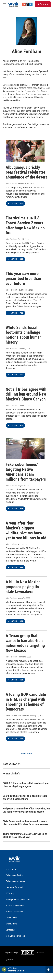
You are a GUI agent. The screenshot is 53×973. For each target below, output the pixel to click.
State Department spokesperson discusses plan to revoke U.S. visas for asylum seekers (25, 823)
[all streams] (49, 969)
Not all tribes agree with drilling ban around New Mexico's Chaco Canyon (26, 394)
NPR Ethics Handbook (15, 936)
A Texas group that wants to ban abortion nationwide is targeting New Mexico (25, 643)
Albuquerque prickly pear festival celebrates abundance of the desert (26, 172)
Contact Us (10, 930)
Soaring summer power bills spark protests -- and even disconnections (26, 797)
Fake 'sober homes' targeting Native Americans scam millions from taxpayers (26, 471)
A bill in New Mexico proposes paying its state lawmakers (23, 586)
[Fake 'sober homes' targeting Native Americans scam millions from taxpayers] (25, 448)
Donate (44, 4)
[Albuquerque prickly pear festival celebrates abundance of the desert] (25, 151)
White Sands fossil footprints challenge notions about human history (24, 335)
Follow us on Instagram (16, 881)
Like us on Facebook (14, 887)
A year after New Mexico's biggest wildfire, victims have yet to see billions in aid (26, 530)
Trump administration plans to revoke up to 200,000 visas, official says (25, 835)
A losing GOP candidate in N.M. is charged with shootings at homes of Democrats (26, 702)
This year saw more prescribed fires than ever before (23, 278)
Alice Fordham (11, 183)
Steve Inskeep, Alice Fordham (17, 715)
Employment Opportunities (18, 899)
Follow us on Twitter (14, 875)
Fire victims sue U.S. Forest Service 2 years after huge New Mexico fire (25, 225)
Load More (26, 753)
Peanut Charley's (11, 773)
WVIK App (10, 893)
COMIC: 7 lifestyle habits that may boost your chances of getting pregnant (26, 785)
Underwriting (11, 924)
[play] (4, 969)
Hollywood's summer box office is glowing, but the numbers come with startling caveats (26, 810)
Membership (11, 918)
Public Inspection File (15, 906)
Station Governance (14, 912)
